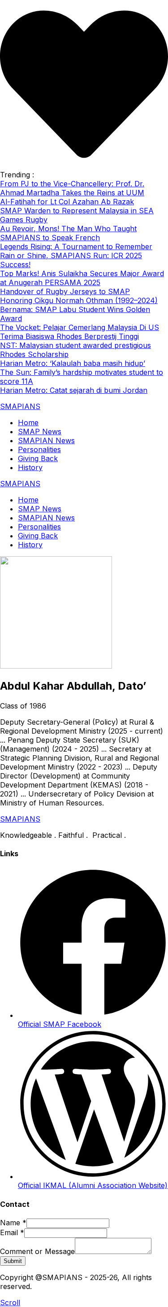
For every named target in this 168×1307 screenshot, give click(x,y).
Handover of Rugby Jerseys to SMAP (65, 291)
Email (12, 1232)
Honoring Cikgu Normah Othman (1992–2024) (79, 300)
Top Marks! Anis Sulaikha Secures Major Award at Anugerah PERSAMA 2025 (82, 278)
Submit (13, 1261)
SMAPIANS (20, 406)
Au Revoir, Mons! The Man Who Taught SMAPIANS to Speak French (68, 233)
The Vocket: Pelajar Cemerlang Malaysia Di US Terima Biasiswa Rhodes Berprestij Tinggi (79, 332)
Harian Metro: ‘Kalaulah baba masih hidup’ (72, 363)
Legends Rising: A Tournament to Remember (76, 246)
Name (13, 1222)
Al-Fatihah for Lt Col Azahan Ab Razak (67, 201)
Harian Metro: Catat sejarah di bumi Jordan (73, 390)
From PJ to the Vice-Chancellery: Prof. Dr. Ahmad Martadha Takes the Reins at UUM (72, 188)
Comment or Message (37, 1251)
